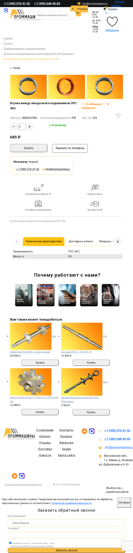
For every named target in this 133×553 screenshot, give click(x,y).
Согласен (124, 502)
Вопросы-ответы (110, 241)
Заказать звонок (79, 10)
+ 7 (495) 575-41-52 (17, 3)
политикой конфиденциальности (71, 503)
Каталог (45, 436)
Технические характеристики (43, 241)
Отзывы (45, 442)
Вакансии (66, 442)
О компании (45, 430)
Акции (66, 449)
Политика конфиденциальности (23, 484)
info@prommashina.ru (95, 3)
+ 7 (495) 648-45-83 (47, 3)
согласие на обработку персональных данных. (32, 546)
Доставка (45, 449)
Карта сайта (66, 455)
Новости (45, 455)
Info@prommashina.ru (57, 169)
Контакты (66, 430)
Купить (28, 148)
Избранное (112, 21)
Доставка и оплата (81, 241)
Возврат (66, 436)
